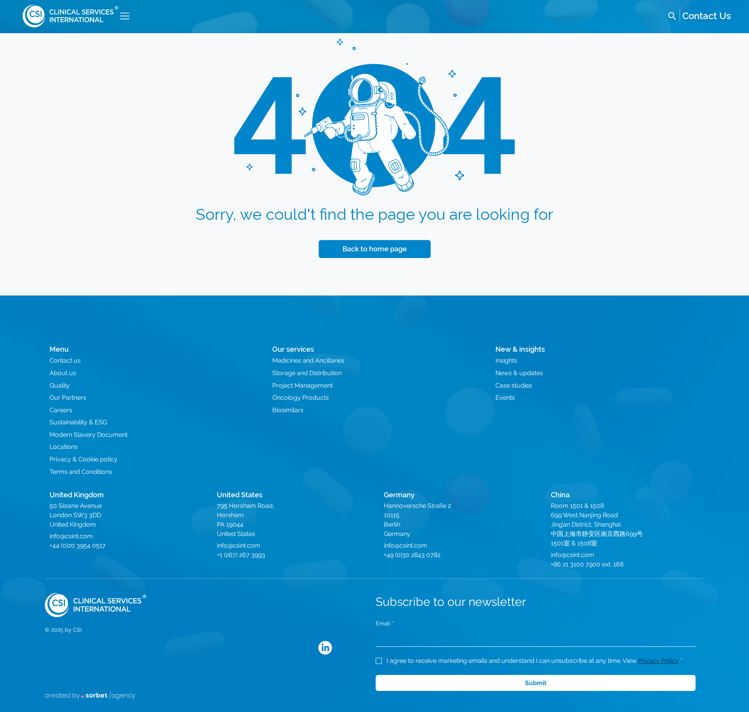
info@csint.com (71, 536)
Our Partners (68, 397)
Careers (61, 410)
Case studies (513, 385)
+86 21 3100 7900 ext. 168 (587, 564)
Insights (506, 360)
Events (505, 397)
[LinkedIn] (325, 648)
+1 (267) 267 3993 (241, 555)
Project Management (302, 385)
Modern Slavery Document (89, 434)
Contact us (65, 360)
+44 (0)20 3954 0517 (78, 545)
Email (385, 623)
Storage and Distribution (307, 373)
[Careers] (706, 16)
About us (63, 373)
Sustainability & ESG (78, 422)
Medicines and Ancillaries (308, 360)
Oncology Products (300, 397)
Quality (60, 385)
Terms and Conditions (81, 471)
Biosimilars (288, 410)
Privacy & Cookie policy (83, 459)
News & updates (519, 373)
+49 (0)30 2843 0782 (412, 555)
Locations (64, 446)
